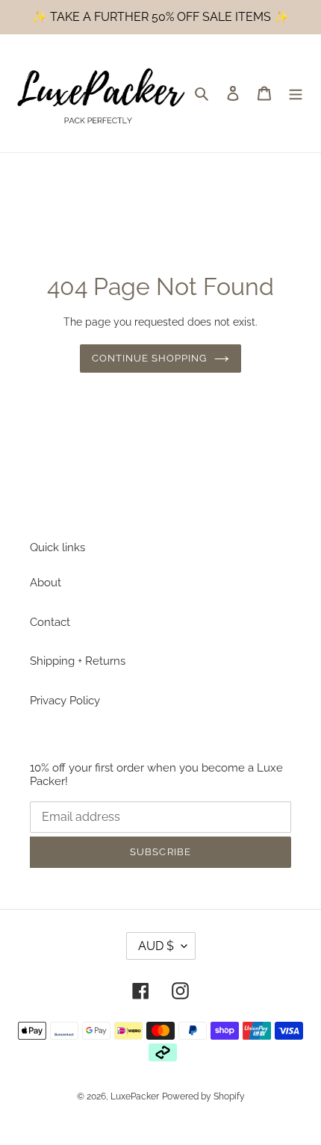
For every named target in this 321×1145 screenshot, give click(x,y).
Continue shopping (150, 358)
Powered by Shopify (203, 1096)
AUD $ (156, 946)
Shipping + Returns (77, 661)
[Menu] (295, 93)
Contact (50, 622)
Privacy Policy (65, 700)
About (45, 582)
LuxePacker (134, 1096)
